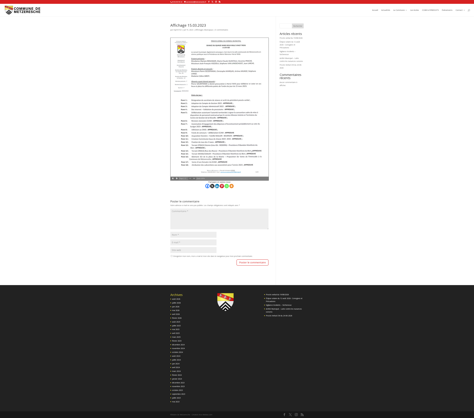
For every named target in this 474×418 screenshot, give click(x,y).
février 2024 (177, 375)
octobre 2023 (177, 390)
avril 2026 (176, 314)
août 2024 (176, 356)
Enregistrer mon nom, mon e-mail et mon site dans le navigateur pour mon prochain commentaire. (213, 256)
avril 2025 (176, 333)
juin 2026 (175, 306)
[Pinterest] (222, 186)
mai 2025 (175, 329)
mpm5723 (177, 30)
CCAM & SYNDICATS (430, 10)
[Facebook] (207, 186)
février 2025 (177, 341)
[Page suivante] (177, 178)
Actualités (385, 10)
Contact (459, 10)
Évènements (447, 10)
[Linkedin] (217, 186)
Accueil (375, 10)
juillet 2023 (176, 398)
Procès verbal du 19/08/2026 (291, 38)
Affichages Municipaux (204, 30)
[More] (231, 186)
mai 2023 (175, 401)
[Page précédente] (173, 178)
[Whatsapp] (227, 186)
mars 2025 (176, 337)
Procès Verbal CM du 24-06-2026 (279, 315)
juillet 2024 (176, 360)
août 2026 (176, 299)
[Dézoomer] (190, 178)
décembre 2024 (178, 344)
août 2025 (176, 322)
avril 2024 (176, 367)
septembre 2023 (178, 394)
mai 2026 (175, 310)
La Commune (399, 10)
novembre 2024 (178, 348)
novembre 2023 (178, 386)
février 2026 (177, 318)
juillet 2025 (176, 325)
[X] (212, 186)
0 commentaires (221, 30)
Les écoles (414, 10)
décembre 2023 (178, 382)
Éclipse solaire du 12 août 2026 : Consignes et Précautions (290, 45)
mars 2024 (176, 371)
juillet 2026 (176, 303)
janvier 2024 (177, 379)
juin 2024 (175, 363)
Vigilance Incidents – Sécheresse (279, 305)
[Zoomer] (194, 178)
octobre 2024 (177, 352)
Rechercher (297, 26)
